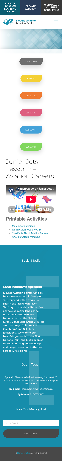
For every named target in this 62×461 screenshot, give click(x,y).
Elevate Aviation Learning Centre (10, 7)
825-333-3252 (37, 394)
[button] (56, 22)
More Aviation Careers (23, 226)
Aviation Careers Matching (26, 236)
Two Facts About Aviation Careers (30, 233)
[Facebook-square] (6, 273)
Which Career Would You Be (26, 229)
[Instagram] (13, 273)
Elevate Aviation (30, 7)
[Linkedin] (26, 273)
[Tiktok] (20, 273)
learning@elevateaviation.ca (37, 388)
